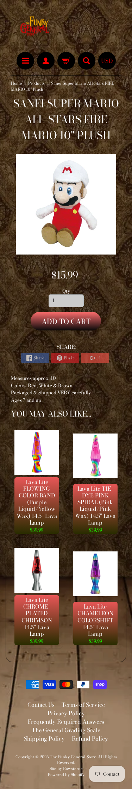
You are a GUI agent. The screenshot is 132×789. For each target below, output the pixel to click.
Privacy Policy (66, 713)
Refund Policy (90, 738)
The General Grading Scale (66, 730)
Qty (66, 290)
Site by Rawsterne (66, 768)
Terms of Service (83, 704)
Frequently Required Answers (66, 721)
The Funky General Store (73, 757)
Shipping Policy (44, 738)
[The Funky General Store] (36, 27)
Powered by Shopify (66, 774)
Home (16, 83)
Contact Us (41, 704)
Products (36, 83)
